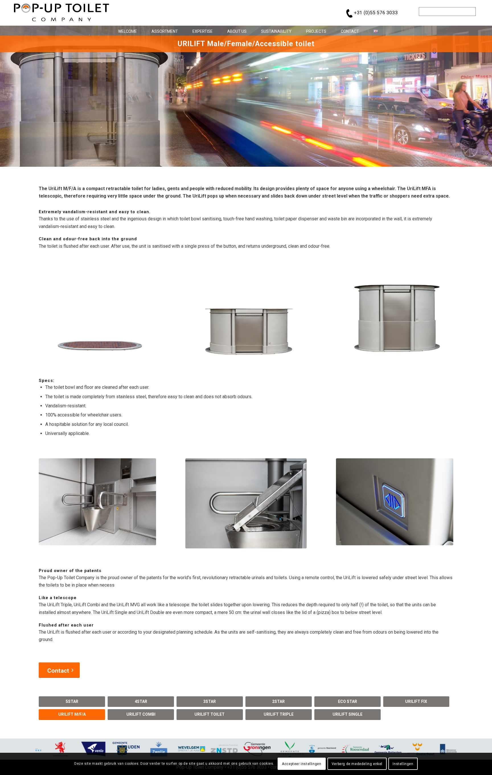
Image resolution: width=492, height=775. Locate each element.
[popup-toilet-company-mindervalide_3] (394, 311)
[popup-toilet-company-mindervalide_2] (246, 313)
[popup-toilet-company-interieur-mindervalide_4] (97, 501)
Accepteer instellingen (301, 764)
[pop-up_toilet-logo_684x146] (61, 12)
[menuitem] (125, 31)
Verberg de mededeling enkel (357, 764)
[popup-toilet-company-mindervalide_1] (97, 311)
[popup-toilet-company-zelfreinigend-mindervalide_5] (246, 503)
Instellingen (403, 764)
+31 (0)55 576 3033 (376, 12)
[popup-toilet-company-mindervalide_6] (394, 501)
